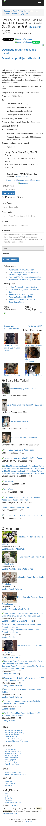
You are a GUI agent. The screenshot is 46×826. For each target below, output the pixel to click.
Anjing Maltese (8, 708)
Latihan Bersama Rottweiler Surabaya (23, 287)
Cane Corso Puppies (12, 375)
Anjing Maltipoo (9, 720)
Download (8, 781)
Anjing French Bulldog (12, 589)
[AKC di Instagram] (17, 805)
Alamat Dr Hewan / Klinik (13, 772)
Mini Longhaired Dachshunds (31, 360)
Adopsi (11, 489)
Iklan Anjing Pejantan (12, 734)
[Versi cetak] (35, 180)
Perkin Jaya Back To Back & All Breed (23, 272)
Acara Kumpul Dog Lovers (13, 753)
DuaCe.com (28, 821)
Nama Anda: (7, 203)
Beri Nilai (10, 193)
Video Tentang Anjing (12, 764)
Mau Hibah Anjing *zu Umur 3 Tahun (24, 388)
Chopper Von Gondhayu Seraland (11, 327)
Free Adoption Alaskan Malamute (24, 437)
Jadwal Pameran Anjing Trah (17, 13)
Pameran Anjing (10, 749)
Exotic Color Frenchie (33, 345)
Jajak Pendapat (10, 783)
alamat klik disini (22, 176)
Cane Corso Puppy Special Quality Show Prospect (12, 347)
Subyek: (5, 221)
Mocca (11, 481)
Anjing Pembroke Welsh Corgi (15, 609)
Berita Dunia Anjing (11, 755)
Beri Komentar (11, 259)
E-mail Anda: (7, 212)
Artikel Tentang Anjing (12, 757)
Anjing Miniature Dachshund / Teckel (18, 620)
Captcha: (5, 253)
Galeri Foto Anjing (11, 762)
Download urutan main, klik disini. (19, 51)
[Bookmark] (10, 180)
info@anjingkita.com (10, 813)
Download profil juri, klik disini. (21, 58)
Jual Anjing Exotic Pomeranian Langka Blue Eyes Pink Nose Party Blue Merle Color (23, 667)
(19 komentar (35, 26)
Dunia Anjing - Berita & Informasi (25, 11)
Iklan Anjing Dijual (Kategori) (14, 732)
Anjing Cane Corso (10, 657)
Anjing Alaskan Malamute (13, 548)
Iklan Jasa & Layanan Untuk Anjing (16, 741)
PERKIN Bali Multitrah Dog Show (21, 294)
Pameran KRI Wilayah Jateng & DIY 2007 (25, 279)
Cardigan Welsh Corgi (33, 375)
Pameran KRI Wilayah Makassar (21, 269)
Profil (6, 794)
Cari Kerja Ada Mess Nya (20, 421)
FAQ (6, 796)
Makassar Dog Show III (18, 274)
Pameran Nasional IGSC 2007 (20, 297)
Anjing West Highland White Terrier (17, 568)
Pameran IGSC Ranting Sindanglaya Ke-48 (25, 277)
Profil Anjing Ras (10, 760)
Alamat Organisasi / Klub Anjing (15, 774)
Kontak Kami (9, 798)
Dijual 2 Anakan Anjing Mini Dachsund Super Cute (21, 616)
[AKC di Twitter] (15, 805)
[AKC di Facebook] (12, 805)
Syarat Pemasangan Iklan (13, 802)
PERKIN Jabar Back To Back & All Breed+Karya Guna (22, 300)
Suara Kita (8, 785)
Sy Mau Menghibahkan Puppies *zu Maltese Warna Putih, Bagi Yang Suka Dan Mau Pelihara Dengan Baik (23, 472)
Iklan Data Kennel (11, 737)
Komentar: (6, 230)
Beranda (7, 11)
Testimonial (8, 800)
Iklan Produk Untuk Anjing (13, 739)
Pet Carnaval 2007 (35, 326)
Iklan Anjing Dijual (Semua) (14, 730)
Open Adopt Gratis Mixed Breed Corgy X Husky (25, 405)
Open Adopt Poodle (26, 450)
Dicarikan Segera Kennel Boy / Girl (15, 507)
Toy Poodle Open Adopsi (32, 458)
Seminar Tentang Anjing (13, 751)
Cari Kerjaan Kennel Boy (32, 515)
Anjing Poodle (8, 637)
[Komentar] (23, 183)
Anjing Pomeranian (10, 673)
